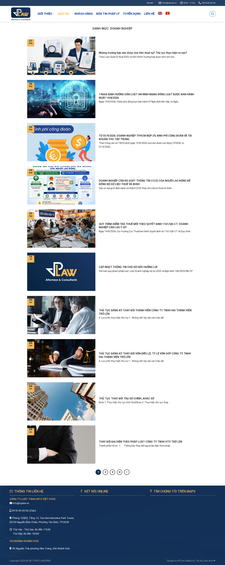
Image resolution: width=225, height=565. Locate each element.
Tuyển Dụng (132, 13)
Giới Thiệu (45, 13)
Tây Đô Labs (201, 560)
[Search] (212, 13)
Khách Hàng (84, 13)
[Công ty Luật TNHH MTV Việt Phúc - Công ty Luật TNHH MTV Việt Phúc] (21, 14)
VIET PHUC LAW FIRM (39, 560)
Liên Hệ (149, 13)
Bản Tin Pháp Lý (107, 13)
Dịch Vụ (63, 13)
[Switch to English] (160, 13)
